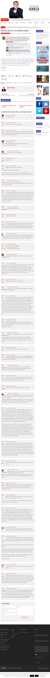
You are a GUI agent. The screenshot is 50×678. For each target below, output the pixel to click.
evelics (3, 224)
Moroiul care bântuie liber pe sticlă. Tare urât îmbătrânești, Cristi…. (5, 647)
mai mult (41, 38)
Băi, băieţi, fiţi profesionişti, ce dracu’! (8, 95)
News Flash (11, 22)
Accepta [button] (32, 675)
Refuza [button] (37, 675)
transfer (30, 82)
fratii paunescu (9, 82)
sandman (3, 388)
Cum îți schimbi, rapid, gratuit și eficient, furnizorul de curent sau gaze (24, 19)
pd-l (20, 82)
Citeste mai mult (42, 675)
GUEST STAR (23, 22)
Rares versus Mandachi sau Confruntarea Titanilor (5, 641)
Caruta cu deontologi (18, 27)
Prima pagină (3, 22)
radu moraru (25, 82)
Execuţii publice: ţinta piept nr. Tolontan (26, 106)
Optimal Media (4, 209)
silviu (3, 350)
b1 (5, 82)
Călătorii (30, 22)
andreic (3, 161)
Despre (42, 22)
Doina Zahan (4, 256)
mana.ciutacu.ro (14, 633)
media (15, 82)
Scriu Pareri (4, 182)
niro (17, 82)
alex (2, 282)
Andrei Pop (4, 236)
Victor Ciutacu (14, 33)
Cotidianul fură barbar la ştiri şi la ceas (9, 106)
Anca (3, 117)
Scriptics (47, 668)
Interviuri (36, 22)
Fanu (2, 529)
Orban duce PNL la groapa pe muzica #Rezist (4, 634)
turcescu (2, 83)
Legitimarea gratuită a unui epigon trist (27, 95)
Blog (17, 22)
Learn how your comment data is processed (25, 620)
